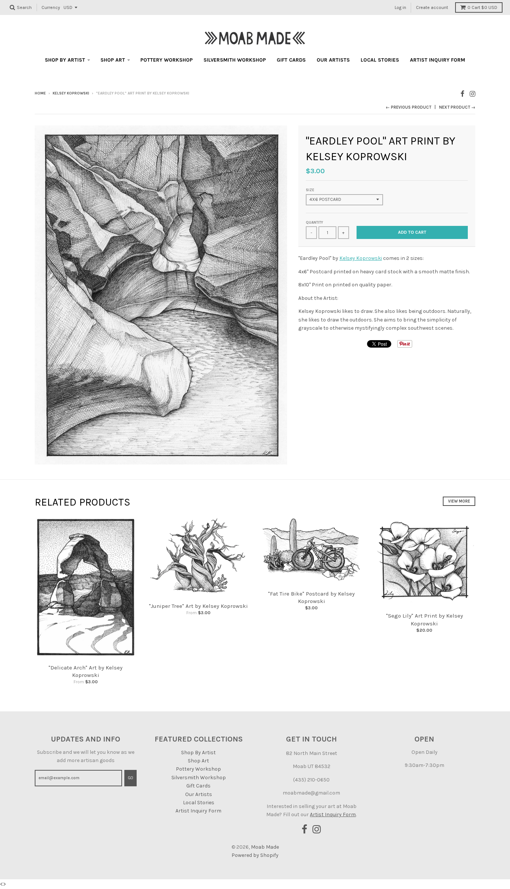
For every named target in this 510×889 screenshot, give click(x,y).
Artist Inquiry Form (437, 60)
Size (310, 190)
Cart (482, 7)
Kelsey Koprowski (71, 93)
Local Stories (380, 60)
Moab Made (265, 847)
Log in (400, 7)
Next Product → (457, 107)
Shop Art (112, 60)
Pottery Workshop (166, 60)
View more (459, 501)
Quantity (314, 222)
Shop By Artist (65, 60)
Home (40, 93)
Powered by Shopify (255, 855)
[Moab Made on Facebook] (462, 93)
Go (130, 777)
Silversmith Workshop (234, 60)
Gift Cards (291, 60)
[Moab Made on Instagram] (472, 93)
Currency (50, 7)
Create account (432, 7)
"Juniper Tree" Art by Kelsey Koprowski (198, 606)
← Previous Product (408, 107)
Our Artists (333, 60)
